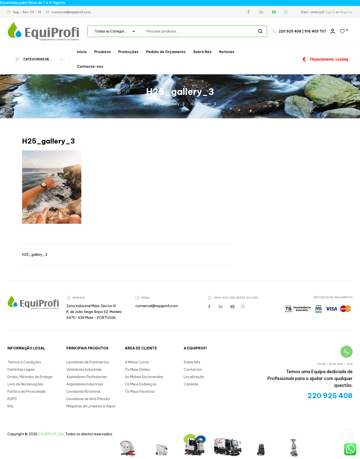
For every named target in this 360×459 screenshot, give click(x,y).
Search (260, 31)
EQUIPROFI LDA (51, 434)
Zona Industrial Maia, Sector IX (91, 306)
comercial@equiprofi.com (156, 306)
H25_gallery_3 (171, 104)
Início (148, 104)
